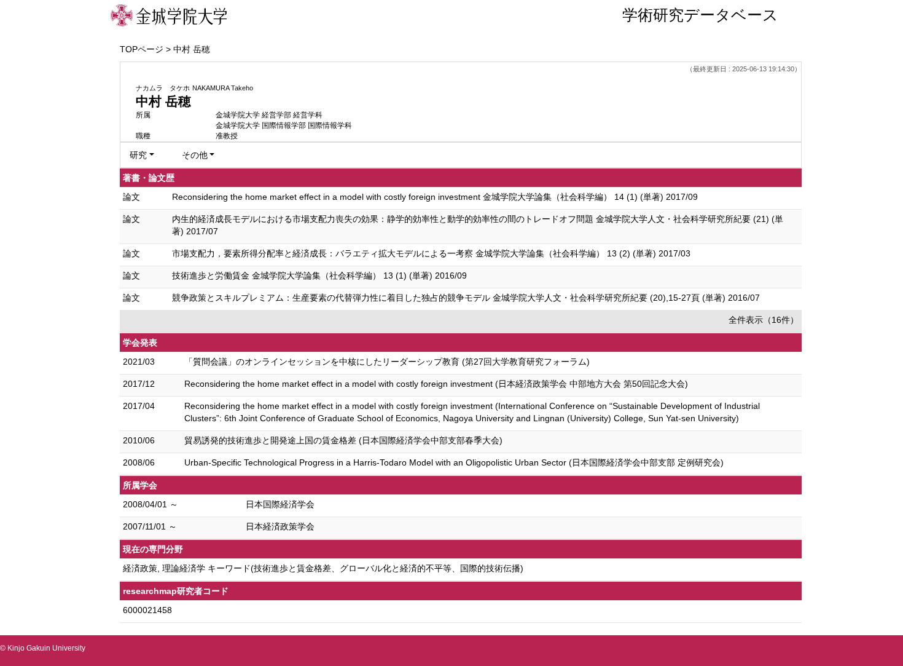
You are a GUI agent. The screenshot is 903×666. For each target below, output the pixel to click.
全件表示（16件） (764, 320)
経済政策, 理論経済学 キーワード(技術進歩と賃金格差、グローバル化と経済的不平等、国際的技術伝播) (323, 568)
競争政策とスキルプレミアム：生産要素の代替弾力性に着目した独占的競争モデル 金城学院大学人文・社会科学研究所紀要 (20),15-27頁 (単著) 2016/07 (466, 298)
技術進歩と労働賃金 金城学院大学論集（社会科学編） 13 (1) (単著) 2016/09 (319, 275)
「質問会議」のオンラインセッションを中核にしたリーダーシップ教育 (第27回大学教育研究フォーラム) (387, 362)
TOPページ (141, 49)
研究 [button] (138, 155)
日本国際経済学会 (280, 504)
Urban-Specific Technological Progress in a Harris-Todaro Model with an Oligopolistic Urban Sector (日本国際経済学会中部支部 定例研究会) (454, 462)
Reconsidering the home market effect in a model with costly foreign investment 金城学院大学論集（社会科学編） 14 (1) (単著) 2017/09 (435, 197)
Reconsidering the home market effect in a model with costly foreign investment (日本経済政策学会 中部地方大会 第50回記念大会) (436, 384)
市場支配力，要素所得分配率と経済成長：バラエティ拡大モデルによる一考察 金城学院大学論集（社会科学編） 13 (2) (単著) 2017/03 (431, 253)
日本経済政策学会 (280, 526)
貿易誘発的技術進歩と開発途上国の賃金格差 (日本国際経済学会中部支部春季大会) (343, 440)
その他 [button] (195, 155)
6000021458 (147, 610)
